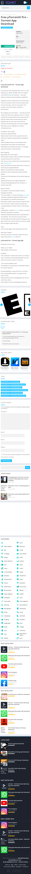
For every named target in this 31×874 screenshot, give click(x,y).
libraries (9, 163)
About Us (7, 864)
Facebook (4, 57)
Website (3, 447)
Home (2, 14)
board (13, 237)
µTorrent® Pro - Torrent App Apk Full (11, 387)
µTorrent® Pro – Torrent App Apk (11, 77)
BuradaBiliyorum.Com (15, 860)
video (5, 163)
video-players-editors (10, 14)
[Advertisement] (15, 519)
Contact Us (25, 866)
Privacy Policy (22, 864)
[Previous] (1, 304)
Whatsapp (27, 57)
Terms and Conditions (9, 866)
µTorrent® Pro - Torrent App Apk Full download (14, 390)
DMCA (16, 864)
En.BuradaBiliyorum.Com (10, 862)
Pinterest (15, 57)
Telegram (21, 57)
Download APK (9, 46)
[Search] (28, 7)
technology (26, 195)
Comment (4, 411)
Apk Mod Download (23, 858)
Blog (12, 864)
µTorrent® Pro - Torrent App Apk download (13, 384)
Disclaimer (18, 866)
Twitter (9, 57)
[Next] (29, 304)
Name (3, 432)
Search (27, 467)
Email (2, 439)
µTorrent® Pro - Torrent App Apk (10, 382)
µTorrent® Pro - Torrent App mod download (13, 395)
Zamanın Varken (23, 862)
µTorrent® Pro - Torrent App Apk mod (12, 393)
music (17, 210)
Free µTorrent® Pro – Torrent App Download (14, 74)
